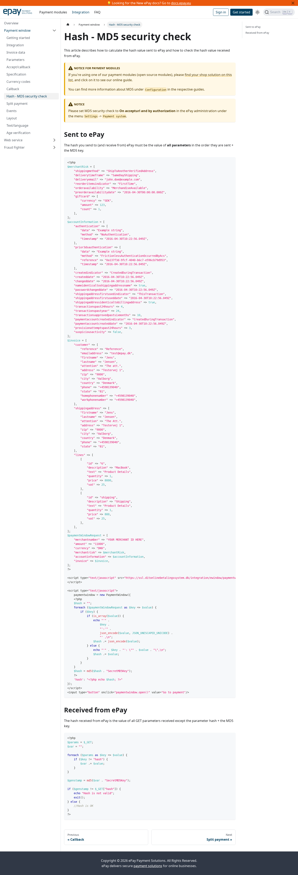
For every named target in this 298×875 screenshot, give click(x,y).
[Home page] (68, 25)
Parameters (15, 59)
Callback (12, 89)
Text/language (17, 125)
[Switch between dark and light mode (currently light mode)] (257, 12)
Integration (80, 12)
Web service (13, 140)
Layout (11, 118)
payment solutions (148, 866)
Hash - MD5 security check (26, 96)
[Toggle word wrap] (223, 162)
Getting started (18, 38)
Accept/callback (18, 67)
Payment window (17, 30)
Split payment (17, 103)
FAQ (97, 12)
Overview (11, 23)
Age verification (18, 133)
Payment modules (53, 12)
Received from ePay (257, 33)
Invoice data (15, 52)
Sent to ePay (253, 27)
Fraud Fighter (14, 147)
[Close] (293, 3)
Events (11, 111)
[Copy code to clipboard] (230, 162)
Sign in (221, 12)
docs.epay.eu (181, 3)
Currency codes (18, 81)
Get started (241, 12)
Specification (16, 74)
